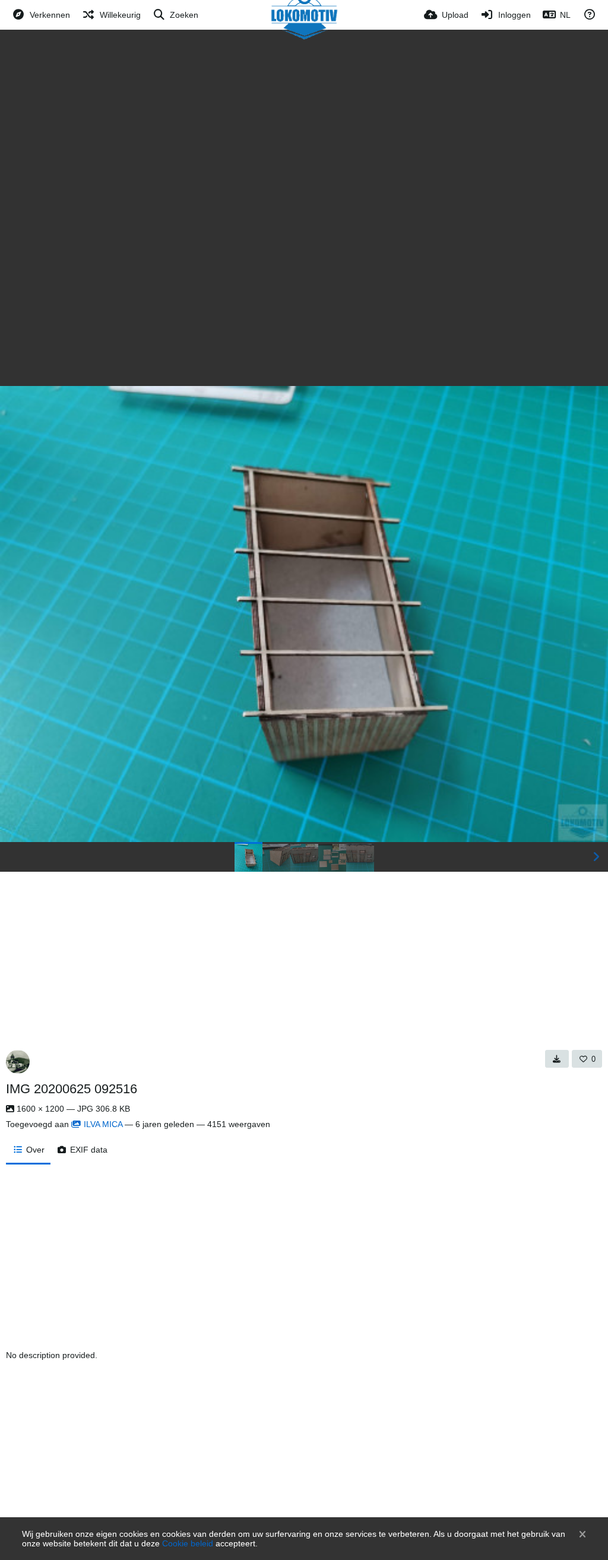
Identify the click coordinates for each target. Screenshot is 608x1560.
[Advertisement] (304, 119)
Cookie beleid (187, 1543)
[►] (596, 857)
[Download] (557, 1059)
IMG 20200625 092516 (71, 1088)
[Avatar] (18, 1062)
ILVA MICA (103, 1124)
